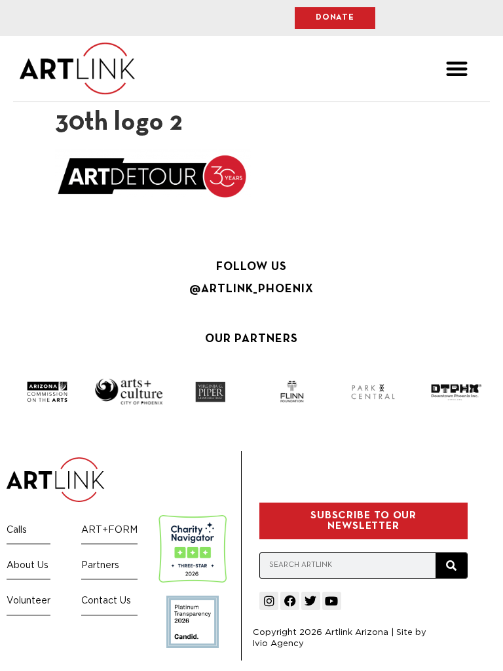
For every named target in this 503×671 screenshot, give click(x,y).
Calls (17, 529)
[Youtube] (331, 601)
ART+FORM (109, 529)
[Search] (451, 565)
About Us (27, 564)
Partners (100, 564)
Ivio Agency (278, 642)
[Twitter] (310, 601)
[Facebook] (289, 601)
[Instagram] (268, 601)
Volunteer (28, 600)
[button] (456, 68)
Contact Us (106, 600)
